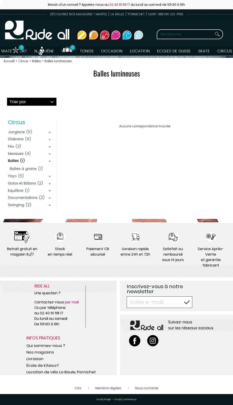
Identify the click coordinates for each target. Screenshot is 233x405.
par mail (72, 302)
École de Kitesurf (42, 365)
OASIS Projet (103, 399)
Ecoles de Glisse (174, 51)
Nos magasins (40, 352)
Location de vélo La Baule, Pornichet (61, 372)
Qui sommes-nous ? (45, 345)
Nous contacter (147, 388)
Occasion (111, 51)
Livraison (34, 358)
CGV (77, 388)
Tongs (87, 51)
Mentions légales (108, 388)
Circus (224, 51)
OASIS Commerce (125, 399)
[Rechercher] (217, 34)
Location (140, 51)
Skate (204, 51)
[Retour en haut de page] (223, 391)
